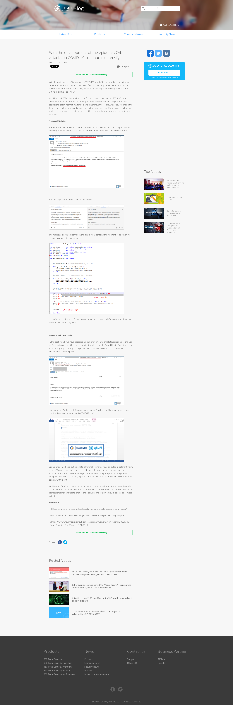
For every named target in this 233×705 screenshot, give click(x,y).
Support (131, 659)
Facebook (150, 53)
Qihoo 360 (132, 662)
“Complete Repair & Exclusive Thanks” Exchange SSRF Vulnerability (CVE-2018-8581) (97, 612)
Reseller (162, 662)
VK (166, 53)
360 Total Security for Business (59, 674)
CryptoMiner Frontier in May (174, 198)
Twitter (158, 53)
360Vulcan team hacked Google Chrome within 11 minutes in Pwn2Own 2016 (175, 184)
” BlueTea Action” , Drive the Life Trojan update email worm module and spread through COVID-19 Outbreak (99, 573)
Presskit (88, 670)
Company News (133, 34)
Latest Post (66, 34)
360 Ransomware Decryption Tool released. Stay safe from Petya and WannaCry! (174, 228)
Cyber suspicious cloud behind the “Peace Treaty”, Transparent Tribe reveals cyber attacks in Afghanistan (101, 586)
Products (99, 34)
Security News (167, 34)
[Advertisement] (164, 126)
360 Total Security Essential (57, 662)
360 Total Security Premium (58, 666)
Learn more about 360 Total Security (91, 74)
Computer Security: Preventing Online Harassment (174, 213)
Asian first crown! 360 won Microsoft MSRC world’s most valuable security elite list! (102, 599)
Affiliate (161, 659)
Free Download (164, 72)
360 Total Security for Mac (57, 670)
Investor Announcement (96, 674)
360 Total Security (53, 659)
